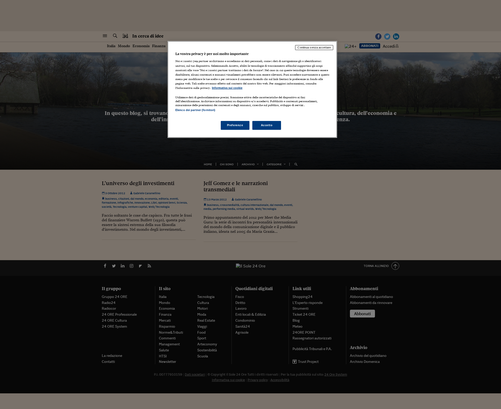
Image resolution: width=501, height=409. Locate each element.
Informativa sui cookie (227, 87)
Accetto (267, 125)
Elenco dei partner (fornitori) (195, 110)
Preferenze (235, 125)
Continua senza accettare (314, 47)
